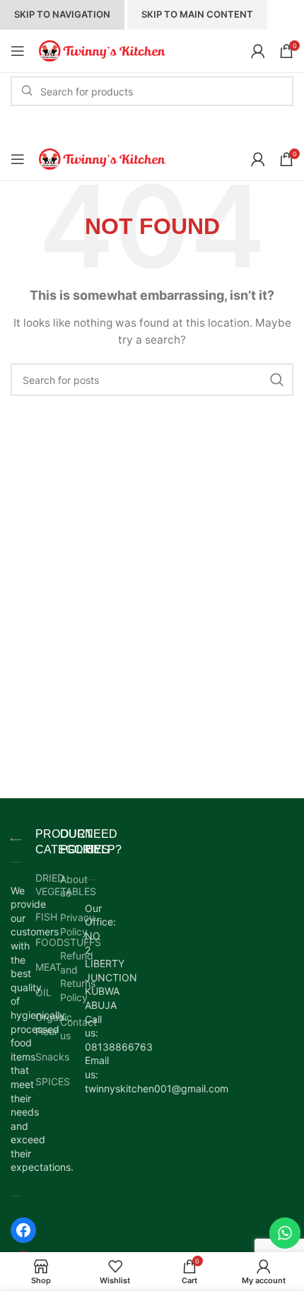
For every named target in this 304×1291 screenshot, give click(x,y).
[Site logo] (102, 50)
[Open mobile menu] (18, 51)
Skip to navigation (62, 14)
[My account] (258, 51)
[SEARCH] (277, 379)
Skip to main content (197, 14)
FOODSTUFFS (40, 942)
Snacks (40, 1057)
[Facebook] (23, 1230)
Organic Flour (40, 1024)
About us (74, 886)
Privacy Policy (77, 924)
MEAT (40, 967)
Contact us (78, 1029)
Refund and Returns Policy (77, 976)
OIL (40, 992)
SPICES (40, 1081)
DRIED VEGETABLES (40, 885)
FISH (40, 917)
